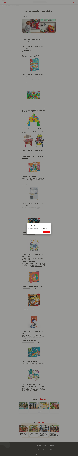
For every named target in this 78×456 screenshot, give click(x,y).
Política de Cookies (45, 229)
